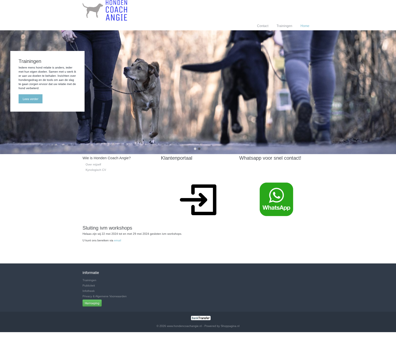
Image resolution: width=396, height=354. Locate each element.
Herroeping (92, 303)
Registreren (295, 10)
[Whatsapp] (276, 199)
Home (305, 26)
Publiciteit (88, 285)
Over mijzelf (93, 164)
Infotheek (88, 291)
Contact (262, 26)
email (117, 240)
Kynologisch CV (96, 169)
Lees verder (30, 99)
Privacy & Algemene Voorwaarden (104, 296)
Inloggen (276, 10)
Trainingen (284, 26)
